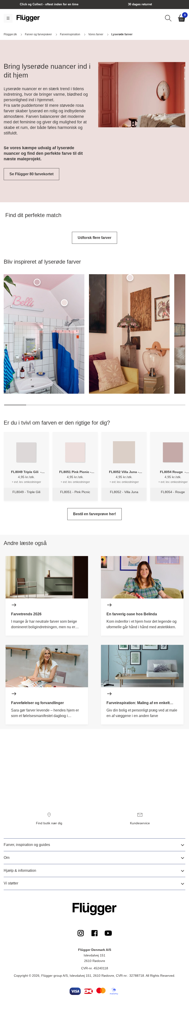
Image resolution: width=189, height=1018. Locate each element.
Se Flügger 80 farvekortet (31, 174)
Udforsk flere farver (94, 238)
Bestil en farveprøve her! (94, 514)
